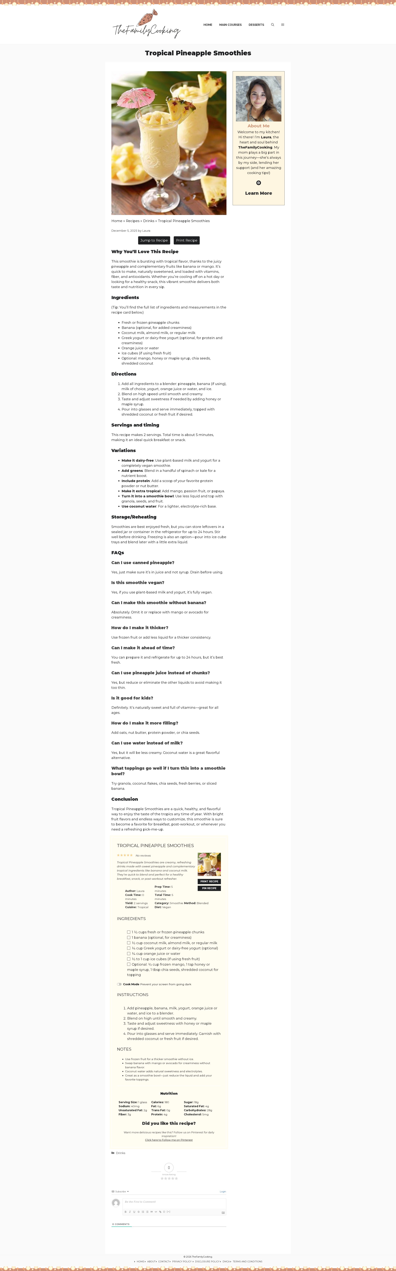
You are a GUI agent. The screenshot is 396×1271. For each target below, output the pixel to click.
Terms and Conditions (247, 1261)
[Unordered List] (147, 1212)
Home (208, 25)
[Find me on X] (258, 183)
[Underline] (134, 1212)
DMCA (226, 1261)
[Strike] (138, 1212)
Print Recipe (186, 240)
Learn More (258, 193)
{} (164, 1211)
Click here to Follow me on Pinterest (169, 1139)
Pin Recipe (209, 888)
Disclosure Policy (207, 1261)
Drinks (148, 221)
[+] (168, 1211)
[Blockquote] (151, 1212)
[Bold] (125, 1212)
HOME (140, 1261)
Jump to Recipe (154, 240)
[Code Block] (156, 1212)
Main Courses (230, 25)
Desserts (256, 25)
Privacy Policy (182, 1261)
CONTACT (163, 1261)
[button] (273, 25)
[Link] (160, 1212)
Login (222, 1191)
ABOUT (151, 1261)
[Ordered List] (143, 1212)
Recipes (133, 221)
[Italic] (130, 1212)
